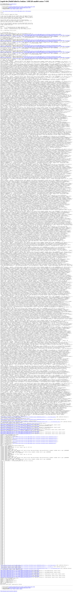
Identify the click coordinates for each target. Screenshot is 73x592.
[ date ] (11, 8)
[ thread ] (14, 8)
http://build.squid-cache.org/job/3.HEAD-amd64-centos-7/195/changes (17, 11)
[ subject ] (17, 8)
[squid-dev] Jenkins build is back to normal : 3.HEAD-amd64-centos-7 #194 (22, 6)
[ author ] (20, 8)
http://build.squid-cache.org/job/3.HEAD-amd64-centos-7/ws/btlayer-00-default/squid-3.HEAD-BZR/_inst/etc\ (35, 35)
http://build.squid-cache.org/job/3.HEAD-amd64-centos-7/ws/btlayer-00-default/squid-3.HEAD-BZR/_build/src (35, 436)
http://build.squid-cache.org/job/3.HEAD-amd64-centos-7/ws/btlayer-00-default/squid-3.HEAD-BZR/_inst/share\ (47, 40)
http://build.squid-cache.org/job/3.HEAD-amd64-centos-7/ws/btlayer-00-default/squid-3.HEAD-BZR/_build (34, 443)
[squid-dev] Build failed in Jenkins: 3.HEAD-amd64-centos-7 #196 (19, 7)
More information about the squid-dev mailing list (8, 591)
